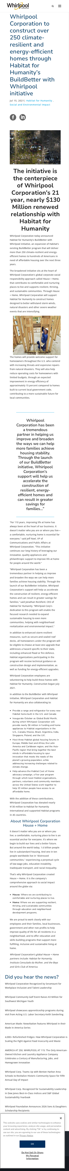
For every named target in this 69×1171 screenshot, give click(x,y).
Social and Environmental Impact (30, 104)
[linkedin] (22, 117)
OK (32, 1144)
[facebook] (13, 117)
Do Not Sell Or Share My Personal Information (32, 1155)
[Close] (60, 1118)
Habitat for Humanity (39, 100)
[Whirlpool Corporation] (18, 6)
